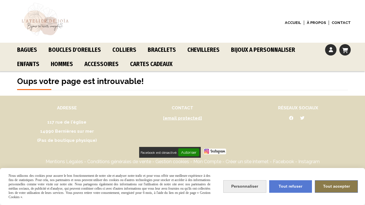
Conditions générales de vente (119, 161)
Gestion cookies (172, 161)
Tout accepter (336, 186)
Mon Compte (207, 161)
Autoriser (188, 152)
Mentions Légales (64, 161)
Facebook (284, 161)
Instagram (309, 161)
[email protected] (182, 118)
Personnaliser (244, 186)
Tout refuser (290, 186)
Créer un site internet (247, 161)
